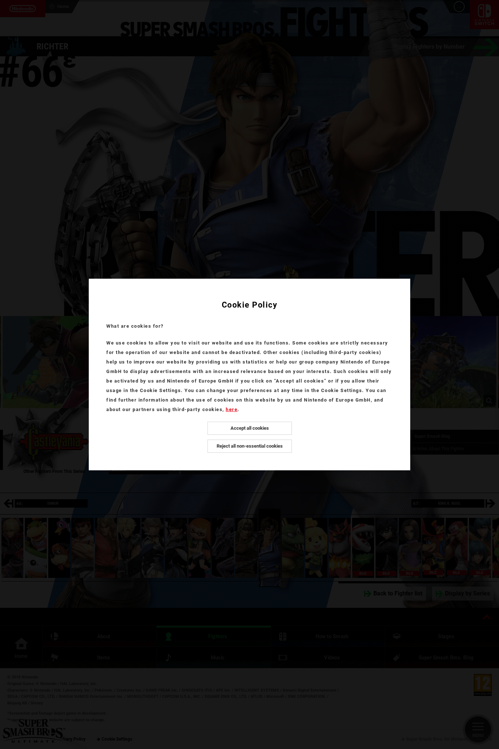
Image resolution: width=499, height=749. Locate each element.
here (231, 409)
